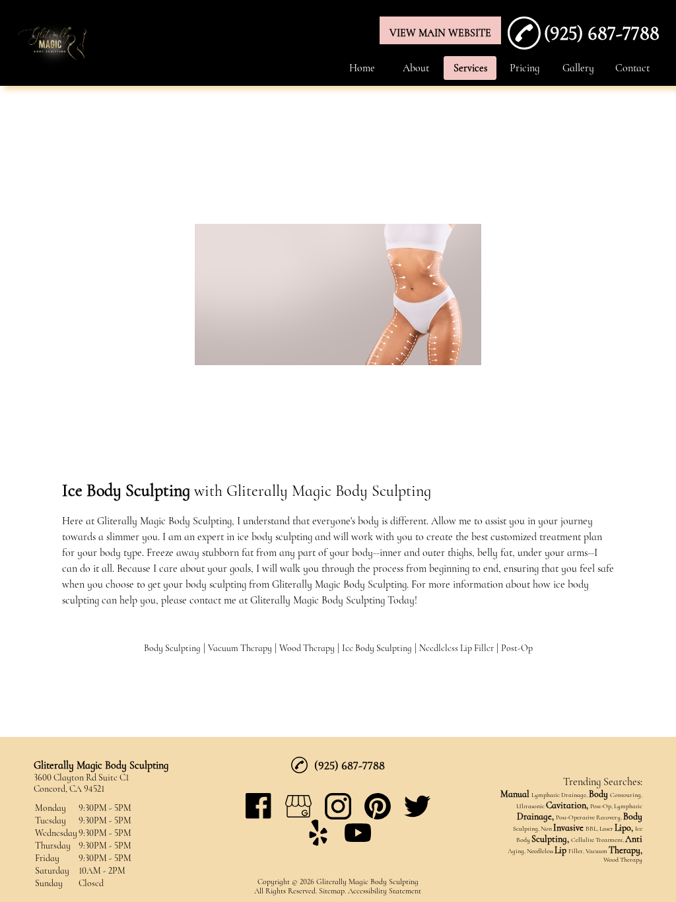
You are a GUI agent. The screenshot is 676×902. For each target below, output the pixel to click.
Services (470, 68)
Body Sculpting (172, 648)
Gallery (578, 68)
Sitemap (332, 890)
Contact (632, 68)
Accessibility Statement (384, 890)
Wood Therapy (307, 648)
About (416, 68)
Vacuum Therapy (240, 648)
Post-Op (517, 648)
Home (362, 68)
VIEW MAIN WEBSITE (440, 33)
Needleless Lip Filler (456, 648)
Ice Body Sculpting (377, 648)
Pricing (524, 68)
